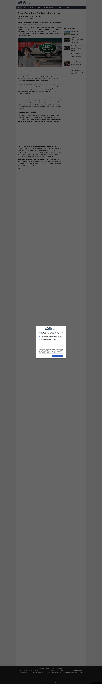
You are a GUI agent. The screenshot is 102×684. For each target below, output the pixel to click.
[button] (51, 342)
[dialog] (51, 342)
